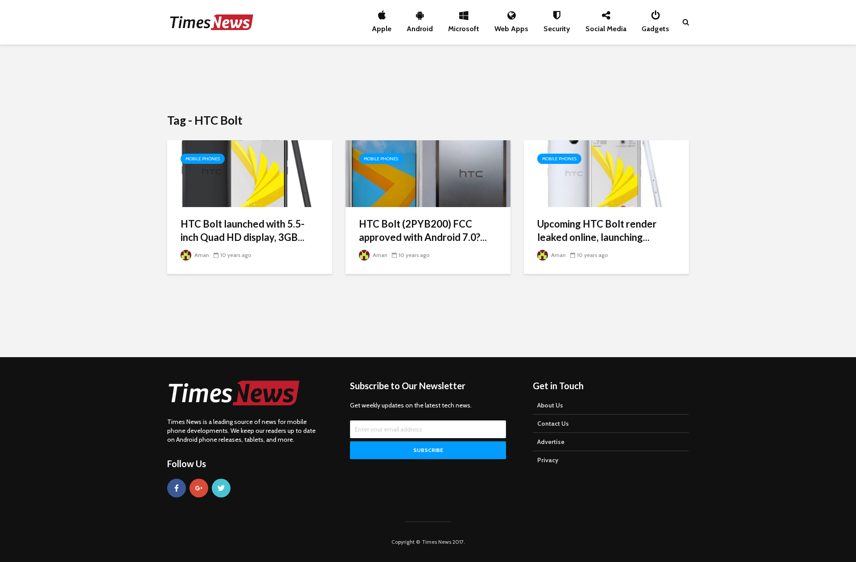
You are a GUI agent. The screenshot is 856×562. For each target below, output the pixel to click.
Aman (201, 255)
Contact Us (553, 423)
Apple (381, 26)
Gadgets (655, 26)
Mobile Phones (202, 159)
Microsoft (463, 26)
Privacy (548, 460)
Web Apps (511, 26)
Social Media (605, 26)
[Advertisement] (428, 78)
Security (556, 26)
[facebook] (176, 488)
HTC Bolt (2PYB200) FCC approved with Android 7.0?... (423, 230)
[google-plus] (198, 488)
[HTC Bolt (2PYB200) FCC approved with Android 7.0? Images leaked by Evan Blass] (428, 173)
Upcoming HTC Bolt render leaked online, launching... (597, 230)
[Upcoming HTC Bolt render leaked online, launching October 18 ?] (606, 173)
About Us (550, 405)
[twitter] (221, 488)
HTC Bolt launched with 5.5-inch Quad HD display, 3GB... (243, 230)
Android (420, 26)
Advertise (550, 442)
